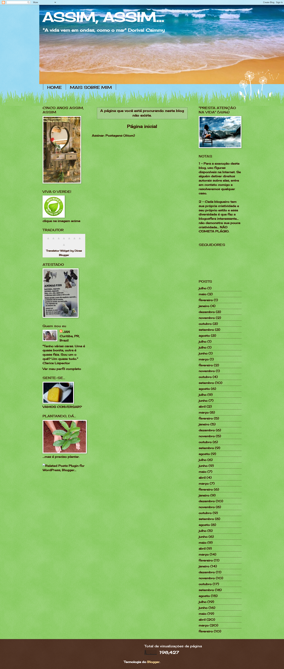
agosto (204, 335)
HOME (54, 87)
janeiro (204, 306)
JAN (66, 332)
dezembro (207, 312)
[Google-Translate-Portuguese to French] (53, 240)
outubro (205, 323)
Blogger (153, 662)
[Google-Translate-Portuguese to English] (74, 240)
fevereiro (206, 300)
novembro (207, 318)
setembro (206, 329)
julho (202, 288)
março (204, 359)
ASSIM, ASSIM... (103, 17)
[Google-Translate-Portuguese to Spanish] (64, 246)
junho (203, 353)
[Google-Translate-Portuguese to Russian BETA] (79, 240)
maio (202, 294)
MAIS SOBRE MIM (91, 87)
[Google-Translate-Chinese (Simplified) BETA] (48, 240)
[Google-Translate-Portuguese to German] (58, 240)
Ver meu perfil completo (62, 369)
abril (202, 406)
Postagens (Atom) (120, 135)
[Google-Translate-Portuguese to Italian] (64, 240)
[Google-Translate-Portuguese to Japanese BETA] (69, 240)
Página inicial (142, 126)
